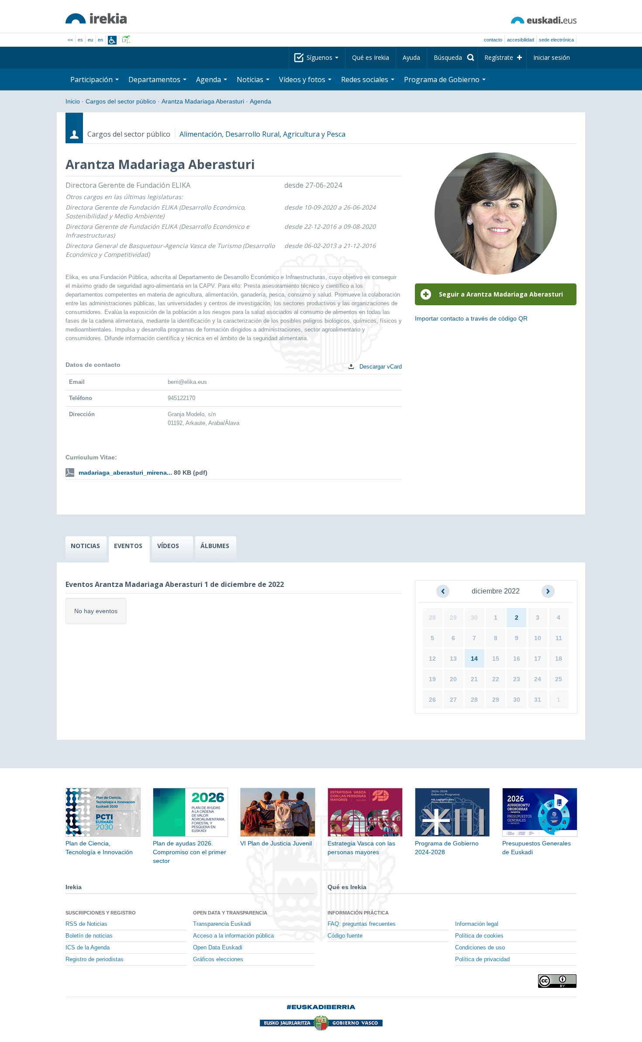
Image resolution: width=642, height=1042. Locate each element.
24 (537, 679)
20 (453, 679)
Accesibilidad (520, 39)
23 (516, 679)
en (100, 39)
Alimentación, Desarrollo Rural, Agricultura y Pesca (262, 134)
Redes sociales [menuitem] (365, 79)
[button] (442, 591)
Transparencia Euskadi (222, 924)
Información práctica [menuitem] (358, 912)
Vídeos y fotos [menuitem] (303, 79)
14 (474, 658)
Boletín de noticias (89, 936)
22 (495, 679)
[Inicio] (96, 18)
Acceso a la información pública (233, 936)
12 (432, 658)
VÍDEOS (168, 546)
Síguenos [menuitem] (320, 57)
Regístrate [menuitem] (498, 57)
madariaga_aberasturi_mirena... (125, 472)
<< (70, 39)
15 (495, 658)
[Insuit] (112, 40)
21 (474, 679)
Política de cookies (479, 936)
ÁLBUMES (214, 546)
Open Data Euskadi (217, 948)
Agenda (260, 101)
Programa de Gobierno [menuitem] (442, 79)
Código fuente (345, 936)
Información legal (476, 924)
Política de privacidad (482, 959)
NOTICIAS (85, 546)
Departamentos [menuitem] (155, 79)
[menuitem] (452, 58)
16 (516, 658)
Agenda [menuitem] (209, 79)
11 (559, 638)
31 (537, 699)
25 (558, 679)
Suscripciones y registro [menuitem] (101, 912)
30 (474, 617)
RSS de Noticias (86, 924)
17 (537, 658)
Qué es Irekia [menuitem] (370, 57)
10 (537, 638)
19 (432, 679)
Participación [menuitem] (92, 79)
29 (453, 617)
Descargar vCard (380, 366)
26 (432, 699)
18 (558, 658)
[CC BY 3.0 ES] (557, 981)
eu (90, 39)
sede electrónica (556, 39)
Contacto (493, 39)
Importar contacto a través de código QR (471, 318)
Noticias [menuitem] (251, 79)
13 (453, 658)
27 (453, 699)
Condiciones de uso (480, 948)
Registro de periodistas (95, 959)
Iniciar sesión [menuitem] (551, 57)
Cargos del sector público (121, 101)
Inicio (73, 101)
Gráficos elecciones (218, 959)
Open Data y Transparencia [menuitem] (230, 912)
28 (432, 617)
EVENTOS (128, 546)
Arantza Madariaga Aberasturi (203, 101)
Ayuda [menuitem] (411, 57)
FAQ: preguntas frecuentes (362, 924)
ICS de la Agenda (88, 948)
